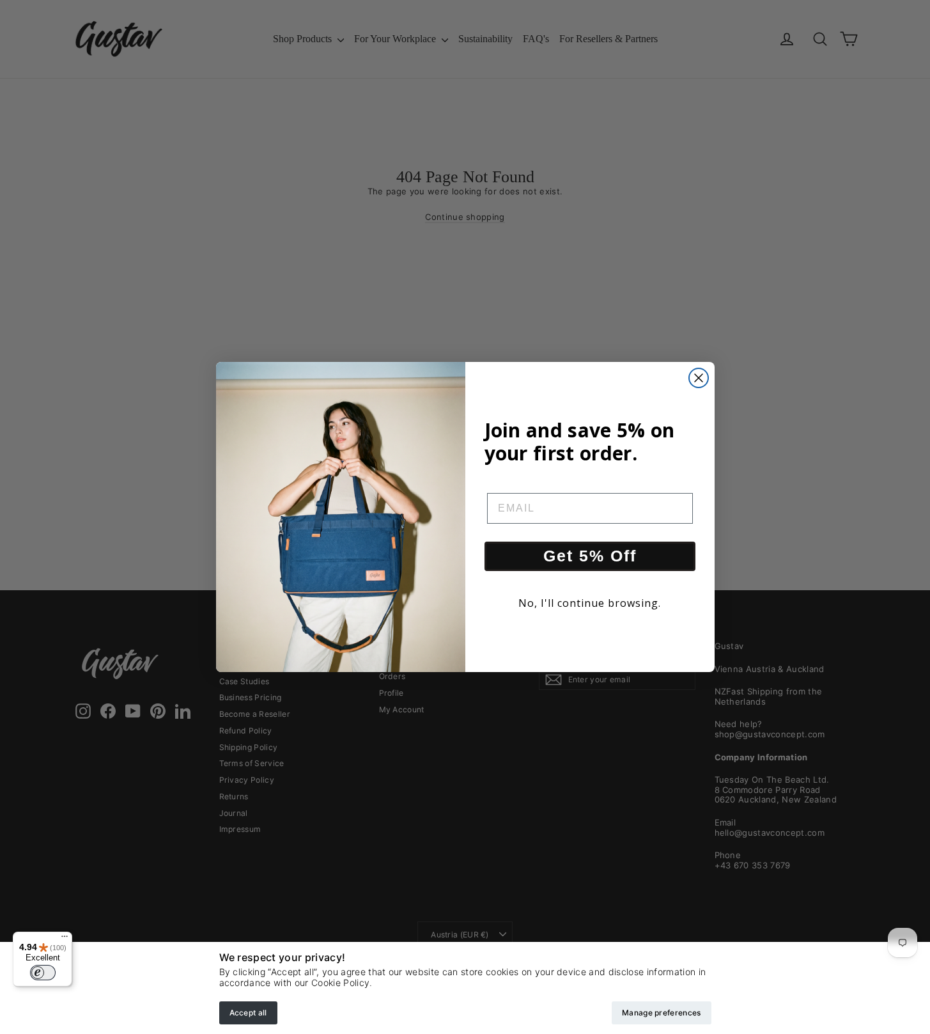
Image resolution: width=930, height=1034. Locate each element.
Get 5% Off (590, 556)
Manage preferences (661, 1012)
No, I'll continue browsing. (589, 603)
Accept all (248, 1012)
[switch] (43, 972)
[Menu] (64, 939)
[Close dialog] (698, 378)
